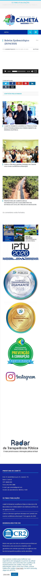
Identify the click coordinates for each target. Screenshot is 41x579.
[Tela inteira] (36, 71)
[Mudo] (32, 71)
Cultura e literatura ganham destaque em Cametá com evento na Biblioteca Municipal (21, 5)
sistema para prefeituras (28, 543)
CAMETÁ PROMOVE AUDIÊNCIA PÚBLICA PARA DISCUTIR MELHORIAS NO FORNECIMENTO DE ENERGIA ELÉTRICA (20, 128)
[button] (20, 63)
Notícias (35, 49)
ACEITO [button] (14, 574)
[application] (20, 63)
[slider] (18, 71)
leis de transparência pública (12, 551)
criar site (15, 543)
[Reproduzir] (5, 71)
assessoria (17, 546)
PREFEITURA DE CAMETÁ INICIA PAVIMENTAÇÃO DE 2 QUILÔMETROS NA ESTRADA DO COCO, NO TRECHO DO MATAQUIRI (20, 202)
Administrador (10, 49)
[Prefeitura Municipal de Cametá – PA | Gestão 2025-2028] (20, 19)
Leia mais (20, 568)
